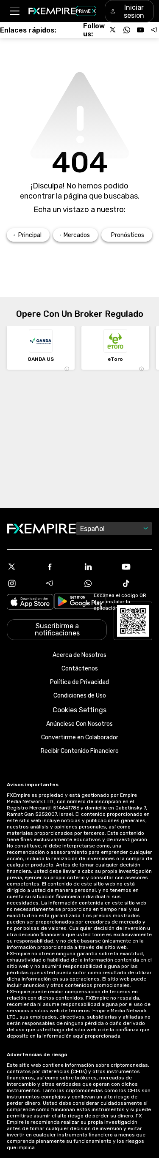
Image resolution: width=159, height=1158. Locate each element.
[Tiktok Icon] (136, 583)
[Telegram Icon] (60, 583)
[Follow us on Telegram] (154, 30)
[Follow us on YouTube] (140, 30)
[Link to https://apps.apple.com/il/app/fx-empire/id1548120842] (30, 603)
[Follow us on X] (113, 30)
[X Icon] (22, 566)
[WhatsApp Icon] (98, 583)
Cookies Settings (79, 710)
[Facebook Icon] (60, 566)
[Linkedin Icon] (98, 566)
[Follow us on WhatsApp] (127, 30)
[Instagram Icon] (22, 583)
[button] (14, 11)
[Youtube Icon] (136, 566)
